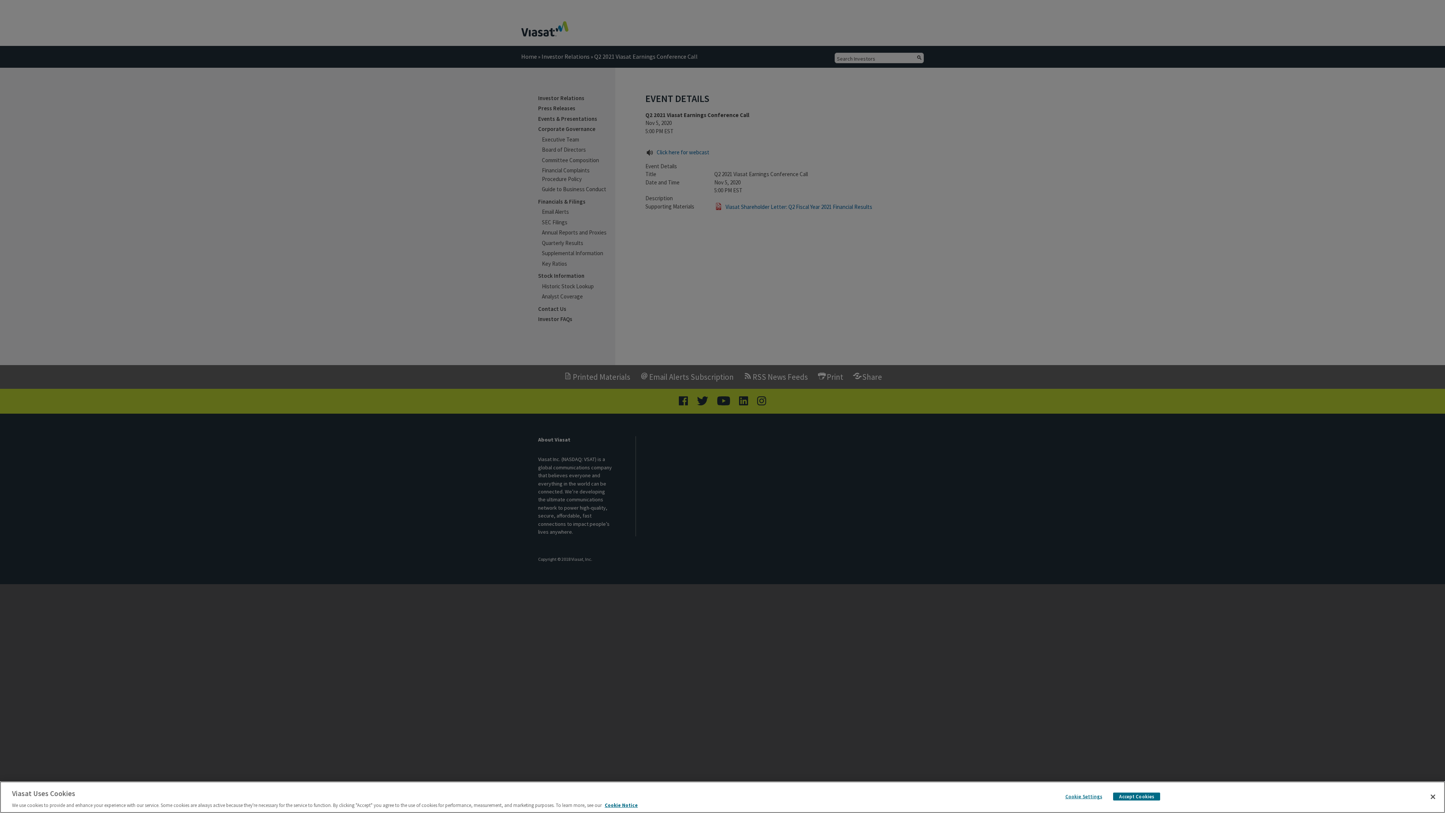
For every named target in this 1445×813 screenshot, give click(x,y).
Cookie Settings (1083, 796)
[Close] (1433, 797)
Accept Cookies (1136, 796)
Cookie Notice (621, 805)
